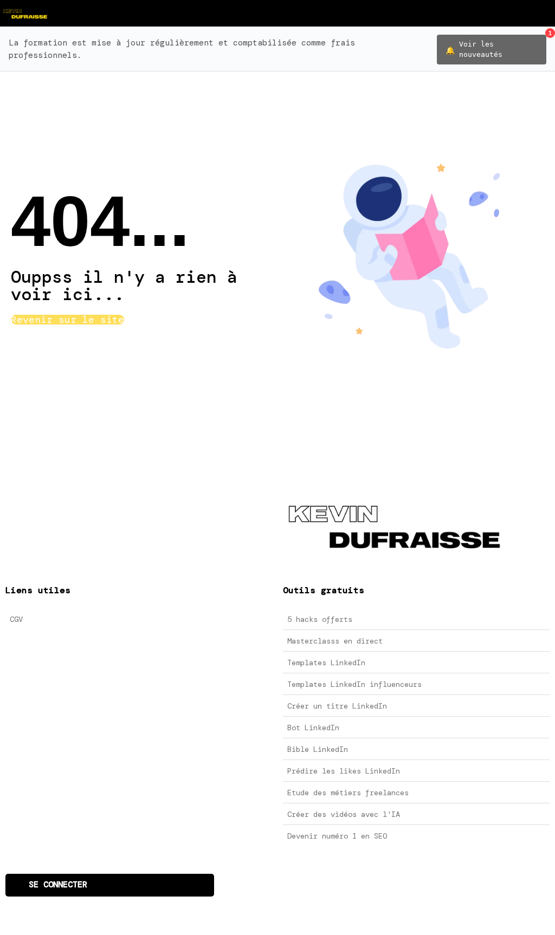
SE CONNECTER (58, 884)
